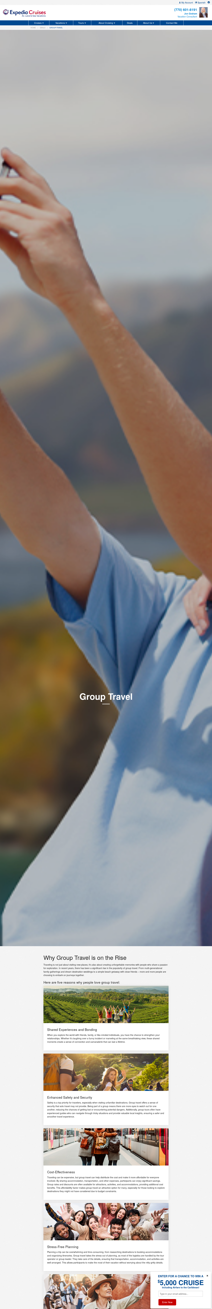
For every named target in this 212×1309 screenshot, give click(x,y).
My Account (187, 2)
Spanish (201, 2)
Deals (130, 22)
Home (33, 27)
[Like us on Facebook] (209, 2)
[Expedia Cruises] (36, 13)
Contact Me (171, 22)
